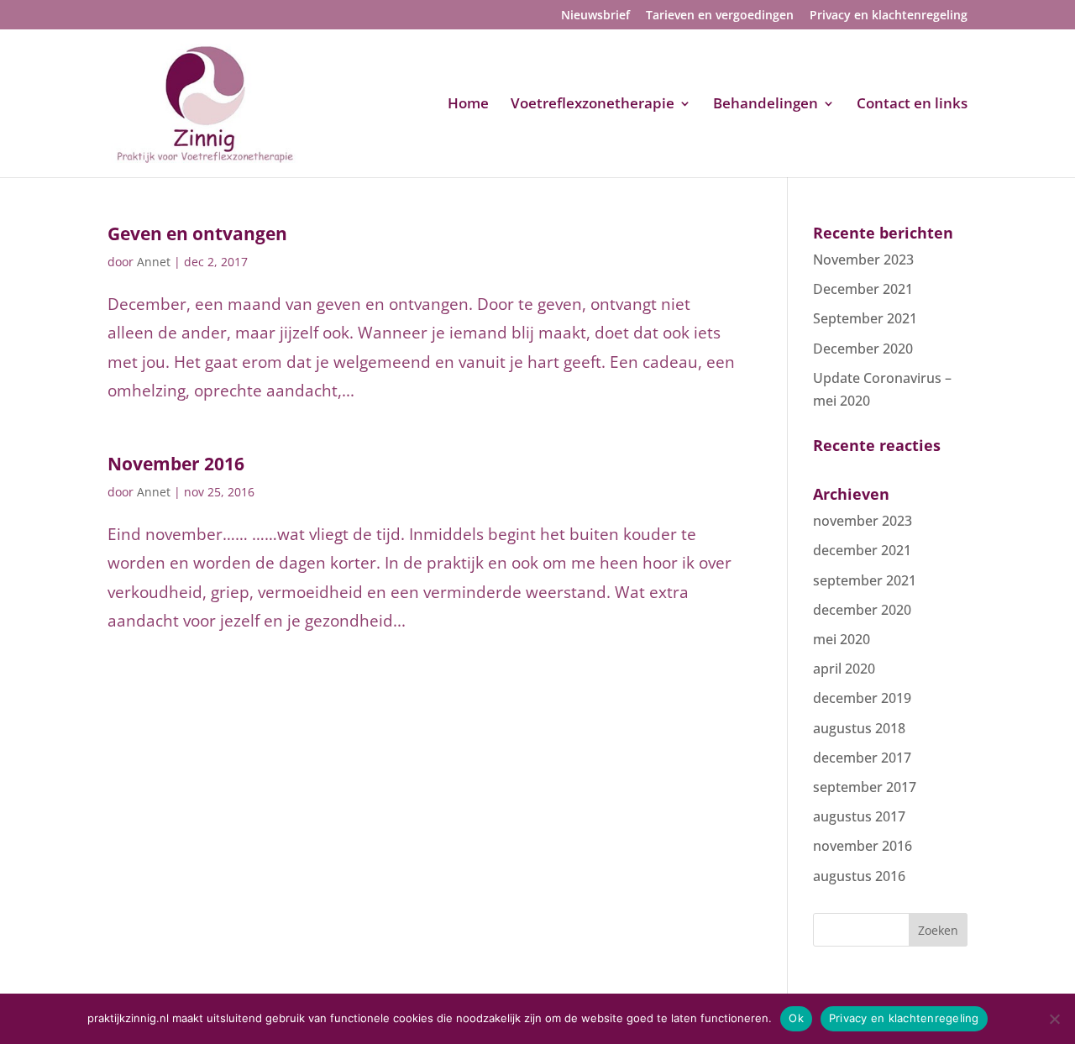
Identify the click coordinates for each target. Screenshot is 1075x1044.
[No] (1054, 1018)
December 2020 (863, 348)
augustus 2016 (859, 876)
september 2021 (864, 580)
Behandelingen (765, 105)
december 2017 (862, 757)
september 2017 (864, 787)
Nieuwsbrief (595, 16)
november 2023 (862, 521)
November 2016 (176, 463)
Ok (796, 1018)
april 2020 (844, 668)
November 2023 (863, 259)
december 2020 (862, 610)
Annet (153, 262)
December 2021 (863, 289)
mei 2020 (841, 639)
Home (468, 105)
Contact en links (912, 105)
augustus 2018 (859, 728)
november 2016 (862, 846)
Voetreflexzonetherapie (592, 105)
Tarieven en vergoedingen (720, 16)
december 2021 (862, 550)
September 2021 (865, 318)
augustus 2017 (859, 816)
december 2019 (862, 698)
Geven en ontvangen (197, 233)
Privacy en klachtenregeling (889, 16)
